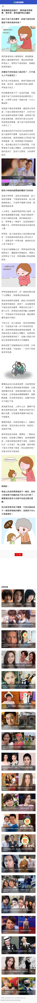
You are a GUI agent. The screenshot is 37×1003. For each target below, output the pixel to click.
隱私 (16, 1000)
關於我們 (3, 1000)
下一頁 (18, 554)
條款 (13, 1000)
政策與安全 (9, 1000)
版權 (19, 1000)
